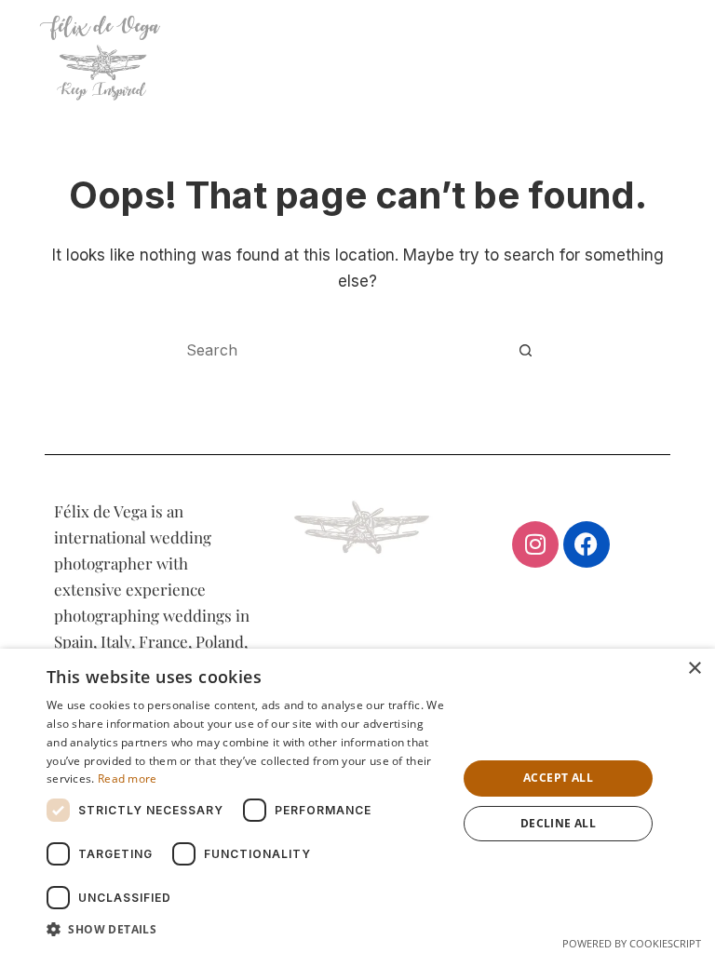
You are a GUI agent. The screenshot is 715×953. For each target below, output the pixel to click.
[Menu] (671, 55)
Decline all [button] (558, 823)
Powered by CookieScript (631, 943)
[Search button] (525, 350)
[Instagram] (535, 544)
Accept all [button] (558, 777)
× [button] (694, 669)
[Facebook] (586, 544)
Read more (127, 778)
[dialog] (357, 801)
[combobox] (339, 350)
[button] (246, 929)
